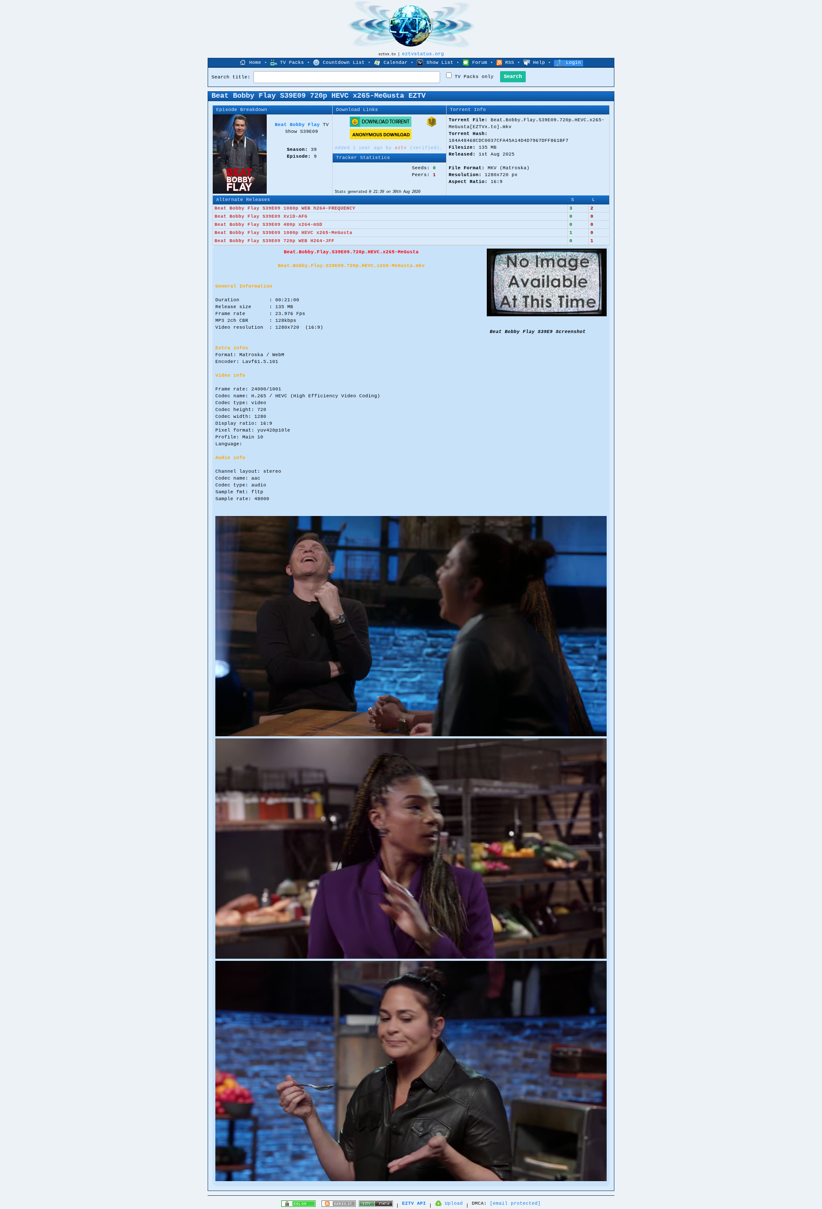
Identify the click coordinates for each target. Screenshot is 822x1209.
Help (539, 62)
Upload (454, 1203)
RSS (509, 62)
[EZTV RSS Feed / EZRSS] (339, 1205)
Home (255, 62)
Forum (479, 62)
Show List (439, 62)
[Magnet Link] (431, 125)
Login (573, 62)
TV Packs (292, 62)
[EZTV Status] (376, 1205)
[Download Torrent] (380, 125)
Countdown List (344, 62)
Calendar (396, 62)
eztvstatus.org (423, 54)
